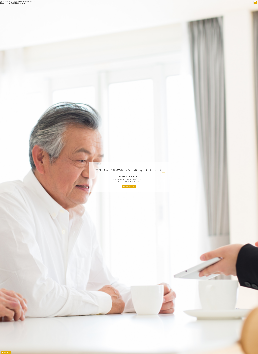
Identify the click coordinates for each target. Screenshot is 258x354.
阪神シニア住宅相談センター (13, 3)
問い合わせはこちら (129, 186)
